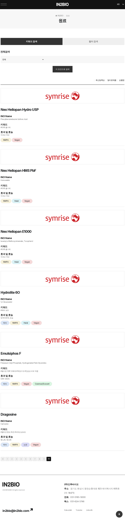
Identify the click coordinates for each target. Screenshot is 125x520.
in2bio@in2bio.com (15, 511)
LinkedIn (89, 510)
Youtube (79, 510)
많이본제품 (111, 80)
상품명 (121, 80)
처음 (3, 459)
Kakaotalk (68, 510)
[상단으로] (119, 514)
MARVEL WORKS (18, 492)
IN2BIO (9, 490)
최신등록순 (100, 80)
